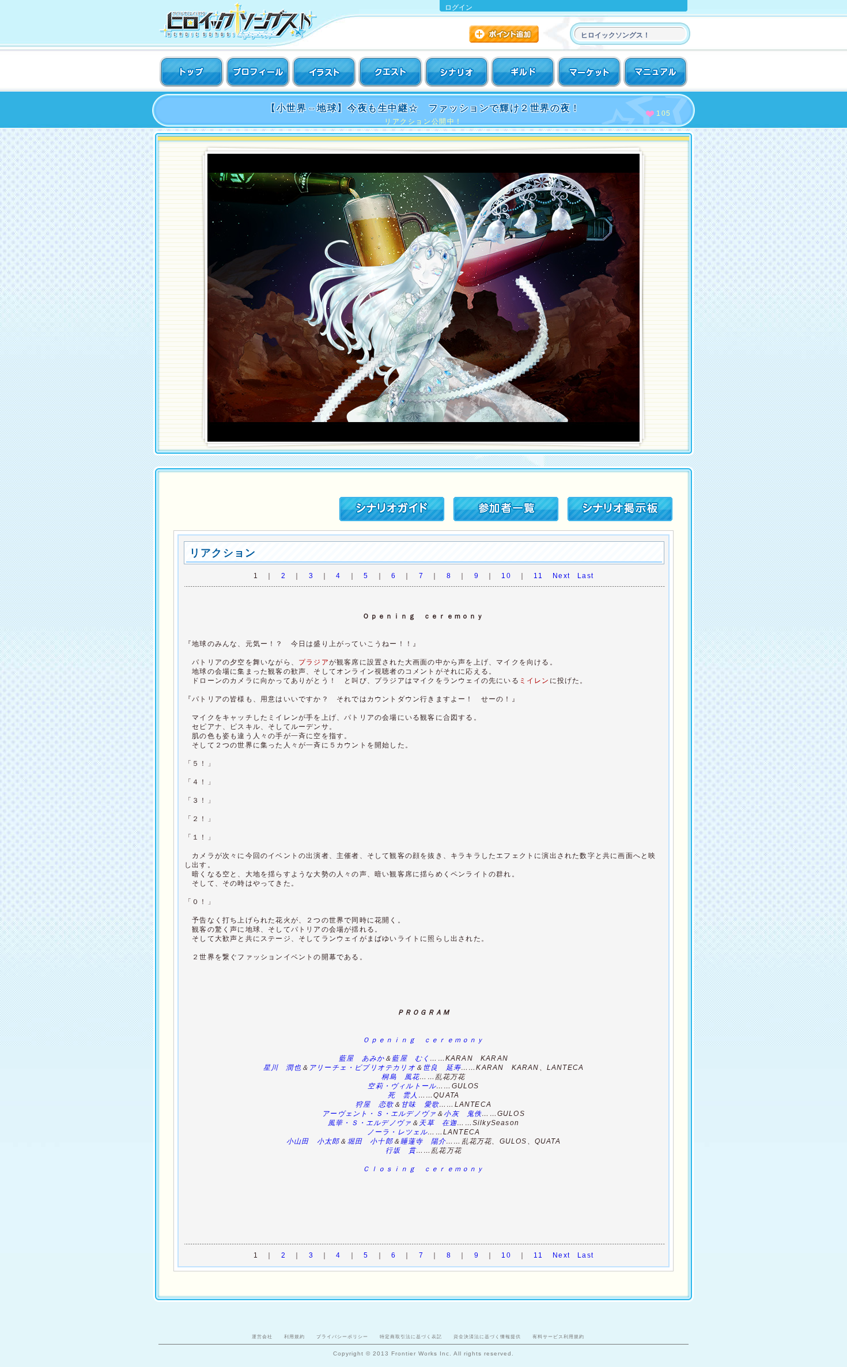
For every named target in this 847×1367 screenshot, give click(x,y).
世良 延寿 (442, 1068)
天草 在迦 (438, 1123)
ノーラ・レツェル (397, 1132)
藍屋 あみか (361, 1058)
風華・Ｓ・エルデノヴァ (369, 1123)
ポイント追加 (505, 35)
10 (506, 576)
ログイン (458, 7)
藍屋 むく (411, 1058)
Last (585, 576)
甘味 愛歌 (420, 1104)
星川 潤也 (282, 1068)
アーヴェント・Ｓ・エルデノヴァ (379, 1114)
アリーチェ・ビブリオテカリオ (362, 1068)
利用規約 (294, 1336)
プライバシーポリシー (342, 1336)
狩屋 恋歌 (375, 1104)
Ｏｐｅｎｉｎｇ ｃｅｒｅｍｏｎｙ (423, 1040)
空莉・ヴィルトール (402, 1086)
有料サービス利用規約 (558, 1336)
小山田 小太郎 (312, 1141)
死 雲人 (403, 1095)
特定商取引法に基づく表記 (411, 1336)
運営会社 (262, 1336)
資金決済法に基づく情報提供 (487, 1336)
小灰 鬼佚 (463, 1114)
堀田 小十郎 (370, 1141)
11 (538, 576)
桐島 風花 (400, 1077)
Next (561, 576)
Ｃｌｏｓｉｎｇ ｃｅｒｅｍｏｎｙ (423, 1169)
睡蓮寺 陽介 (423, 1141)
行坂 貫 (400, 1150)
